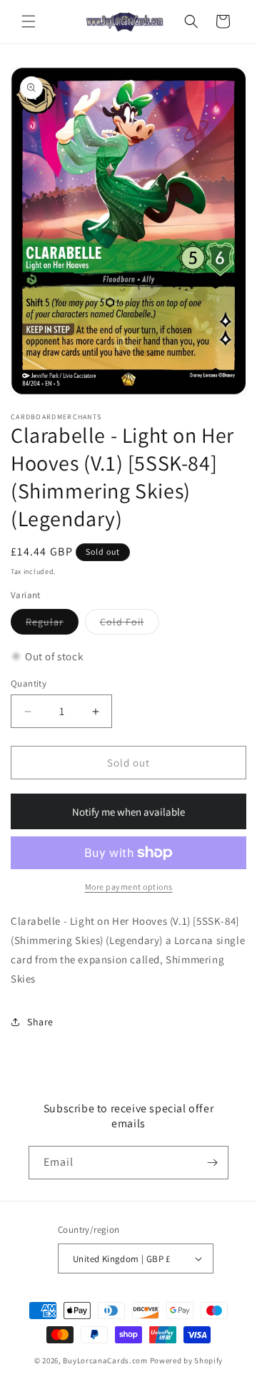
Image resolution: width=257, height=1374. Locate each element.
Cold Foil (129, 625)
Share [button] (40, 1021)
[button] (28, 21)
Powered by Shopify (186, 1360)
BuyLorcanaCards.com (105, 1360)
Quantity (28, 683)
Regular (52, 625)
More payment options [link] (129, 886)
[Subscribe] (212, 1162)
